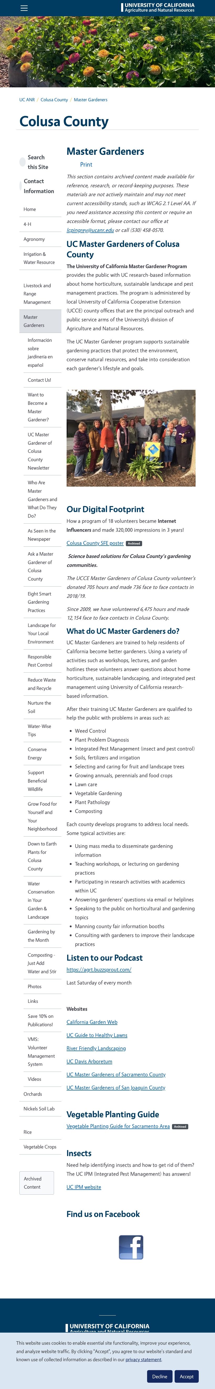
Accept (187, 1376)
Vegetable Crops (40, 1146)
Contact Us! (39, 380)
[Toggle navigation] (24, 8)
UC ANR (27, 99)
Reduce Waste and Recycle (42, 684)
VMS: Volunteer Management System (41, 1051)
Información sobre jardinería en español (40, 352)
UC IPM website (84, 1187)
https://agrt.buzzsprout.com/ (99, 969)
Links (33, 1001)
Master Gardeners (34, 321)
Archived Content (32, 1182)
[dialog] (107, 1360)
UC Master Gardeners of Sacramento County (116, 1074)
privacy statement (143, 1359)
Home (30, 209)
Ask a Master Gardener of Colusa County (40, 566)
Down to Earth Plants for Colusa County (42, 856)
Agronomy (34, 239)
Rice (28, 1132)
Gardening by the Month (41, 935)
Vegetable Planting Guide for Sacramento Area (126, 1126)
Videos (34, 1079)
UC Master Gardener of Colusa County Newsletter (40, 451)
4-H (27, 224)
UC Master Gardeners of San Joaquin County (116, 1087)
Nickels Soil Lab (39, 1108)
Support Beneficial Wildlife (37, 780)
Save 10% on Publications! (40, 1020)
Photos (34, 986)
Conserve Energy (37, 753)
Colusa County (54, 99)
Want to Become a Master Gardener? (38, 407)
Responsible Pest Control (40, 660)
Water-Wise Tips (39, 730)
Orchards (33, 1094)
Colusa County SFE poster (103, 543)
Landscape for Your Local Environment (42, 633)
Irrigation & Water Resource (39, 258)
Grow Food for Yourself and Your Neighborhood (42, 816)
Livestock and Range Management (37, 293)
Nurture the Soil (39, 707)
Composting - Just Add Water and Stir (42, 963)
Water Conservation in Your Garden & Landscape (41, 900)
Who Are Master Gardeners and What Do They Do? (42, 499)
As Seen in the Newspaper (42, 535)
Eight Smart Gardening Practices (39, 601)
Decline (159, 1376)
